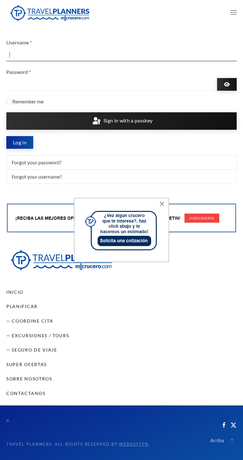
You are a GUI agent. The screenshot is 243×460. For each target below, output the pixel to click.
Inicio (14, 292)
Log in (20, 142)
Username (19, 42)
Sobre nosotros (29, 378)
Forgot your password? (36, 162)
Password (18, 72)
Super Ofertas (26, 364)
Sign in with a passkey (127, 120)
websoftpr (133, 444)
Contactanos (26, 393)
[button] (233, 12)
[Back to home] (49, 12)
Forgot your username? (37, 177)
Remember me (28, 101)
